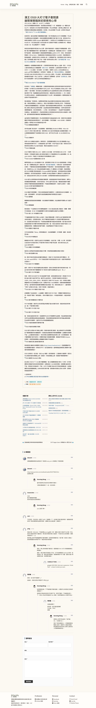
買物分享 (39, 382)
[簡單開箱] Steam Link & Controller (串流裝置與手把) (31, 399)
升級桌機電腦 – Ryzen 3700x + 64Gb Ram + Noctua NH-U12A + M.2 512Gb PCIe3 (32, 407)
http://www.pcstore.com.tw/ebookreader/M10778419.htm (43, 472)
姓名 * (26, 642)
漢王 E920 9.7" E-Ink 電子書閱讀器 (36, 32)
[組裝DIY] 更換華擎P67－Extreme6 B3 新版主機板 (32, 424)
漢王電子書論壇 (50, 165)
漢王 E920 (45, 68)
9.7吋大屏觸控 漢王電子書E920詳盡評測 (37, 376)
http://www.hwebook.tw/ (52, 345)
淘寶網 (33, 86)
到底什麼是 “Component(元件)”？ (59, 405)
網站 (26, 650)
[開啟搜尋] (86, 4)
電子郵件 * (51, 642)
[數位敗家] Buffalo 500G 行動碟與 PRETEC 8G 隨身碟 (31, 420)
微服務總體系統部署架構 (56, 403)
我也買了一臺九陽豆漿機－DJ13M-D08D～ (31, 434)
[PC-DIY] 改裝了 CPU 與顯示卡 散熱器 (32, 403)
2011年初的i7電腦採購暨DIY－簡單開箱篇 (32, 415)
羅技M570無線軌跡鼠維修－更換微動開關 (60, 410)
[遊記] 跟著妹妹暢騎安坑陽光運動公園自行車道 (60, 399)
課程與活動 (72, 4)
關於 (78, 4)
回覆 (72, 457)
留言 (26, 659)
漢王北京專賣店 (59, 72)
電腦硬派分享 (32, 382)
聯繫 (81, 4)
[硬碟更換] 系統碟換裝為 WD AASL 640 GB (32, 430)
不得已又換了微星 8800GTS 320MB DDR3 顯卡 (31, 411)
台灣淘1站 (64, 76)
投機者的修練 (53, 408)
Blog (66, 4)
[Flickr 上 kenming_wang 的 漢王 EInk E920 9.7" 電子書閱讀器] (35, 82)
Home (62, 4)
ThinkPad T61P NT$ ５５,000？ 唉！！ (59, 413)
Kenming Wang (41, 479)
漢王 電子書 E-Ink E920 (35, 384)
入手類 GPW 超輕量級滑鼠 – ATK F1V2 (32, 427)
